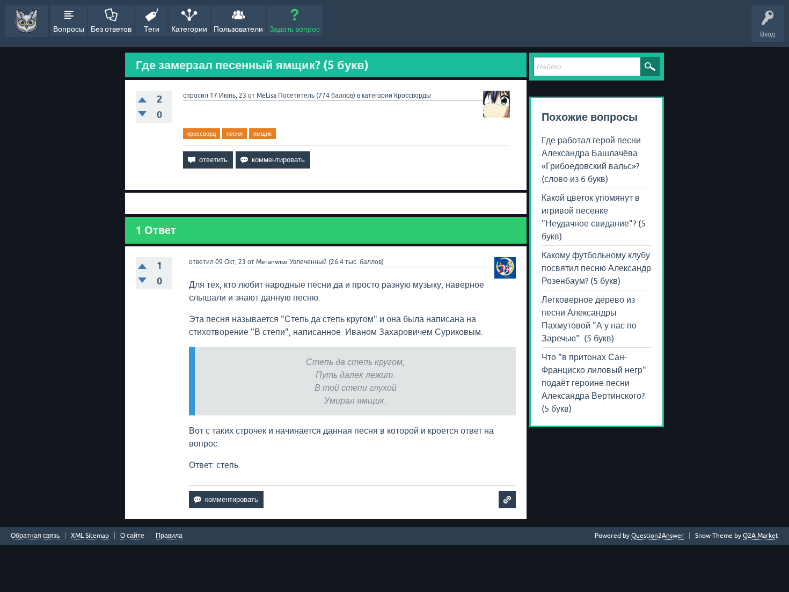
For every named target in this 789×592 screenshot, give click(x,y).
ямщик (262, 133)
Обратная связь (35, 535)
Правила (169, 535)
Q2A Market (760, 535)
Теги (151, 29)
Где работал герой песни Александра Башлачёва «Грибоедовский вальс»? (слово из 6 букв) (591, 159)
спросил (195, 95)
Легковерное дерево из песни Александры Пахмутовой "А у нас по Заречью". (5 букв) (589, 319)
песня (235, 133)
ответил (201, 262)
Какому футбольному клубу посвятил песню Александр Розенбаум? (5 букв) (596, 268)
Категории (189, 29)
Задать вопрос (294, 29)
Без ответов (111, 29)
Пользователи (238, 29)
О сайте (132, 535)
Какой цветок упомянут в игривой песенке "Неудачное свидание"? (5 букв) (594, 217)
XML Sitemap (90, 535)
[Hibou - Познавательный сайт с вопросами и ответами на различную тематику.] (26, 21)
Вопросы (68, 29)
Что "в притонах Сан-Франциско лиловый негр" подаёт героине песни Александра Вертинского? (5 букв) (594, 382)
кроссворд (201, 133)
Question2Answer (657, 535)
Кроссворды (412, 95)
